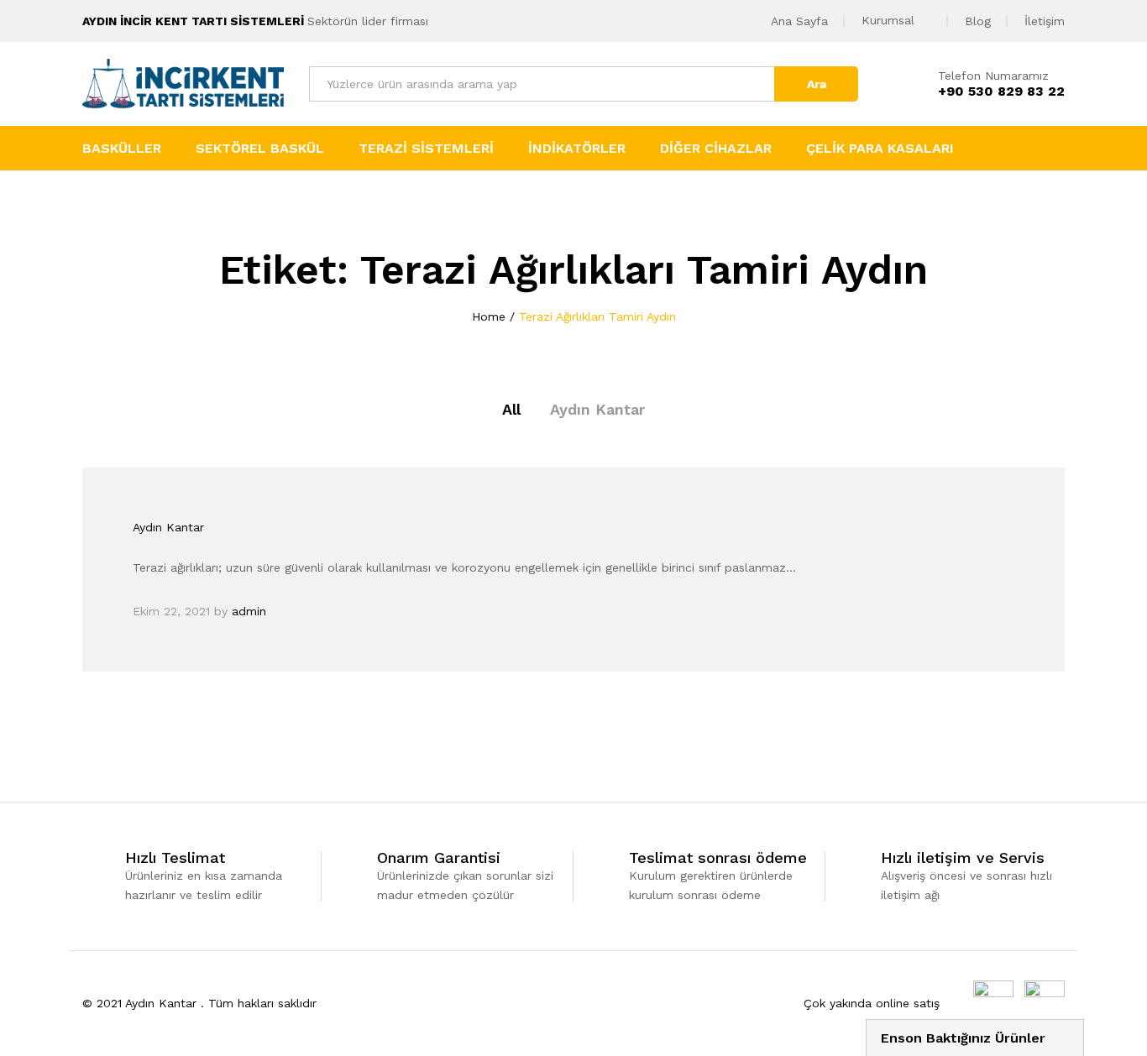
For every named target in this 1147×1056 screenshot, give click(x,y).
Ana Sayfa (799, 21)
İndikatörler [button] (577, 148)
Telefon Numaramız (993, 75)
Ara (816, 84)
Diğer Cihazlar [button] (716, 148)
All (511, 409)
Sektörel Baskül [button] (260, 148)
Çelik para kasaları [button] (880, 148)
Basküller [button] (121, 148)
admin (249, 611)
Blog (978, 21)
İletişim (1044, 21)
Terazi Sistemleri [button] (426, 148)
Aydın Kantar (597, 409)
